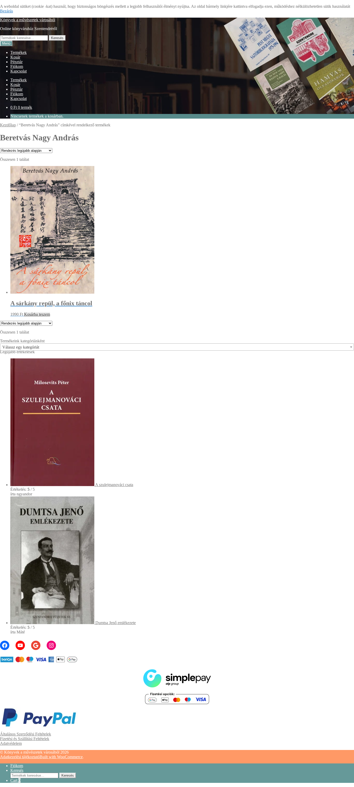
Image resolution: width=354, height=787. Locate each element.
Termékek (18, 52)
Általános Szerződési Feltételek (25, 734)
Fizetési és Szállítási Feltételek (24, 739)
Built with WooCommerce (61, 757)
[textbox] (177, 347)
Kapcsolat (18, 71)
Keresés (57, 38)
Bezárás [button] (6, 11)
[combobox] (177, 347)
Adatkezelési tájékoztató (20, 757)
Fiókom (16, 66)
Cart (15, 780)
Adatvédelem (11, 743)
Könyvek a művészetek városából (27, 20)
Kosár (15, 57)
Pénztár (16, 62)
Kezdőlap (8, 125)
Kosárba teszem (37, 314)
